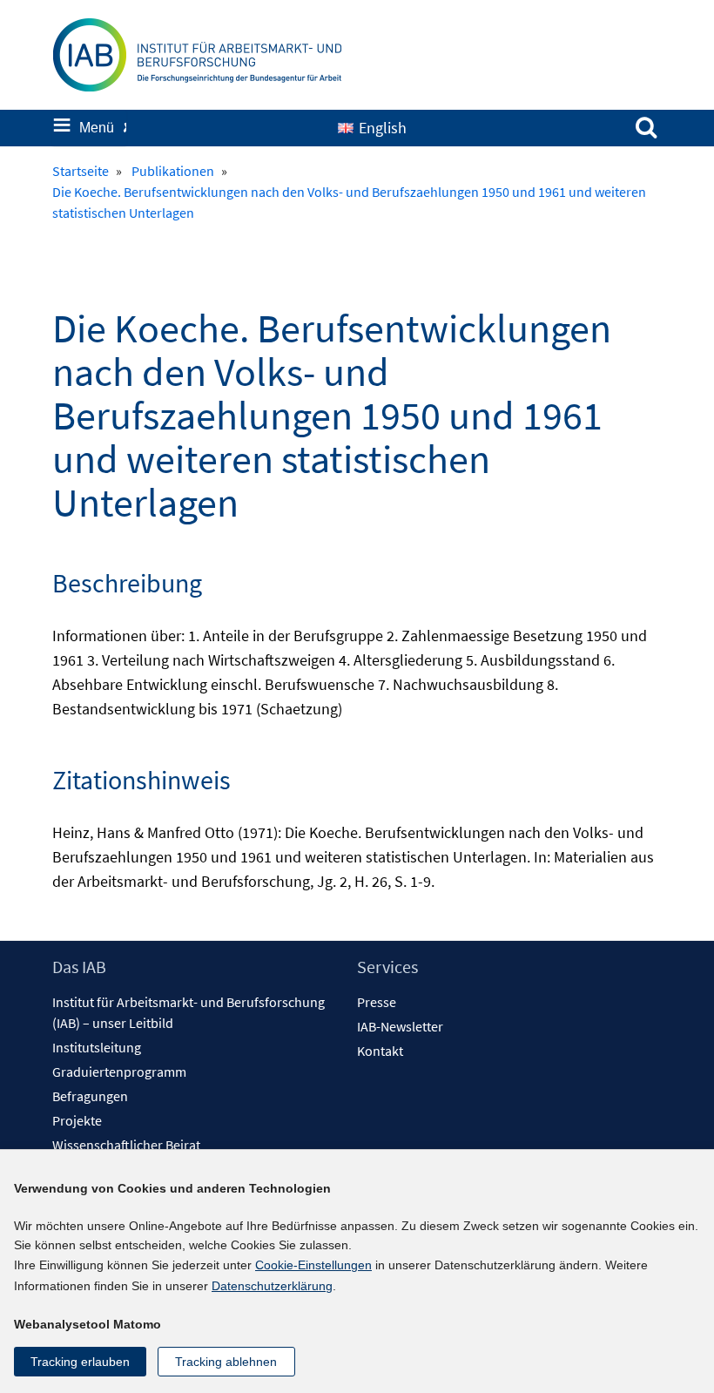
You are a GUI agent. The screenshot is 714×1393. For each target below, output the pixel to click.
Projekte (77, 1120)
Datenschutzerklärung (272, 1286)
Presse (376, 1002)
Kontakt (380, 1050)
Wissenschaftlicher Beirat (126, 1144)
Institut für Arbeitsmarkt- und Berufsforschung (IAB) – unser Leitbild (188, 1012)
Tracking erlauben (80, 1362)
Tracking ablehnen (226, 1362)
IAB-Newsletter (400, 1026)
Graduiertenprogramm (119, 1071)
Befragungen (90, 1096)
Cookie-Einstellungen (313, 1265)
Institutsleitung (96, 1047)
